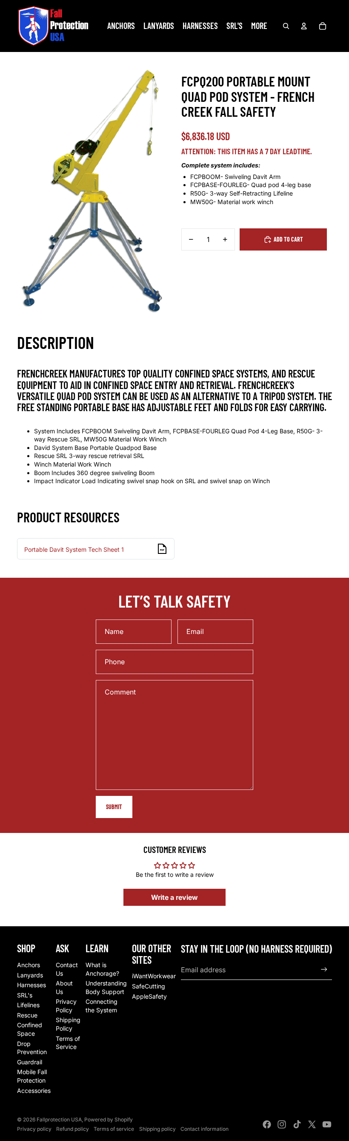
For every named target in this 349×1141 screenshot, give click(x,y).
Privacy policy (34, 1129)
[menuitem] (259, 26)
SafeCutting (148, 986)
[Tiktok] (297, 1124)
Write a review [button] (174, 897)
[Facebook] (267, 1124)
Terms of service (114, 1129)
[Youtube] (327, 1124)
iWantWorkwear (154, 976)
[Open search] (286, 26)
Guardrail (29, 1062)
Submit (114, 806)
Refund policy (72, 1129)
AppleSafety (149, 996)
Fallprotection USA (59, 1119)
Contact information (204, 1129)
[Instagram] (282, 1124)
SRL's (24, 995)
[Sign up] (324, 969)
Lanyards (30, 975)
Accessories (34, 1090)
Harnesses (31, 984)
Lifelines (28, 1004)
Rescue (27, 1015)
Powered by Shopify (108, 1119)
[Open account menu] (304, 26)
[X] (312, 1124)
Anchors (28, 964)
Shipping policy (157, 1129)
